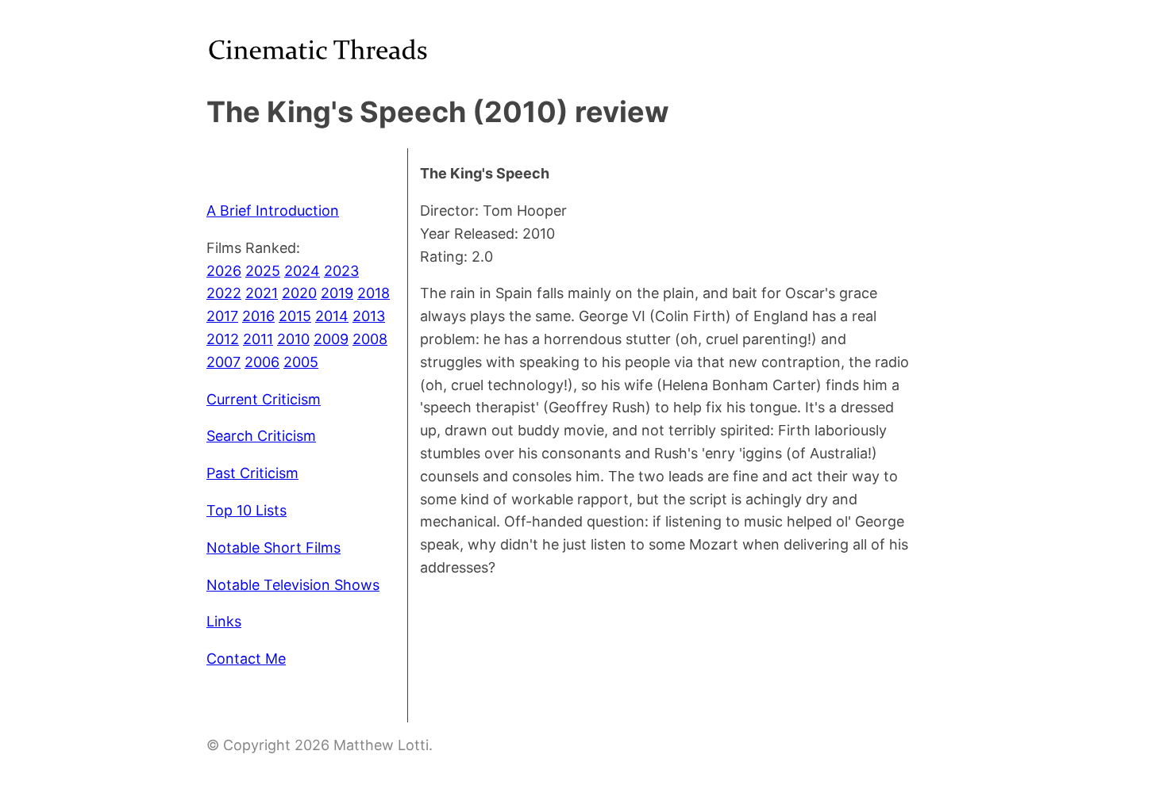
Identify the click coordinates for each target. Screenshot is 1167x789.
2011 (258, 339)
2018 (373, 293)
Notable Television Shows (292, 584)
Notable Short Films (273, 547)
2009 (331, 339)
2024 (302, 270)
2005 (300, 362)
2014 (332, 316)
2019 (337, 293)
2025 (262, 270)
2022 (223, 293)
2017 (222, 316)
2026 (223, 270)
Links (223, 621)
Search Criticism (261, 435)
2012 (222, 339)
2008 (369, 339)
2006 (262, 362)
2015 (295, 316)
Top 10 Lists (246, 510)
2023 (341, 270)
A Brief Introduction (272, 210)
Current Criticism (263, 399)
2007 (223, 362)
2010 (293, 339)
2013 (368, 316)
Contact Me (246, 658)
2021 (261, 293)
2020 (299, 293)
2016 (258, 316)
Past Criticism (252, 473)
